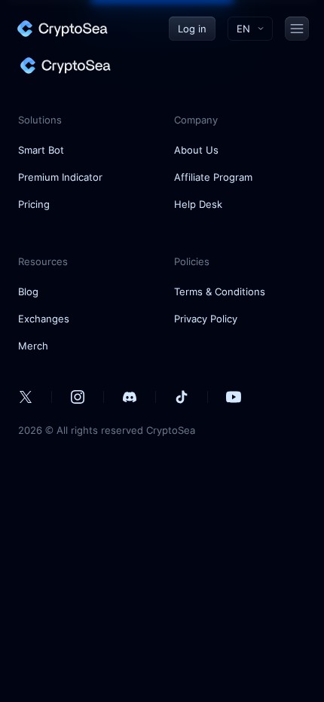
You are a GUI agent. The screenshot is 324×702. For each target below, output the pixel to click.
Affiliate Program (213, 177)
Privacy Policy (205, 319)
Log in (192, 29)
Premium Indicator (60, 177)
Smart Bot (41, 150)
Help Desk (198, 204)
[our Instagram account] (77, 396)
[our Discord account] (129, 396)
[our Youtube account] (233, 396)
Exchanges (43, 319)
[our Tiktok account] (181, 396)
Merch (33, 346)
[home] (62, 28)
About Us (196, 150)
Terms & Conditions (219, 291)
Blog (28, 291)
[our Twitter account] (25, 396)
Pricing (34, 204)
